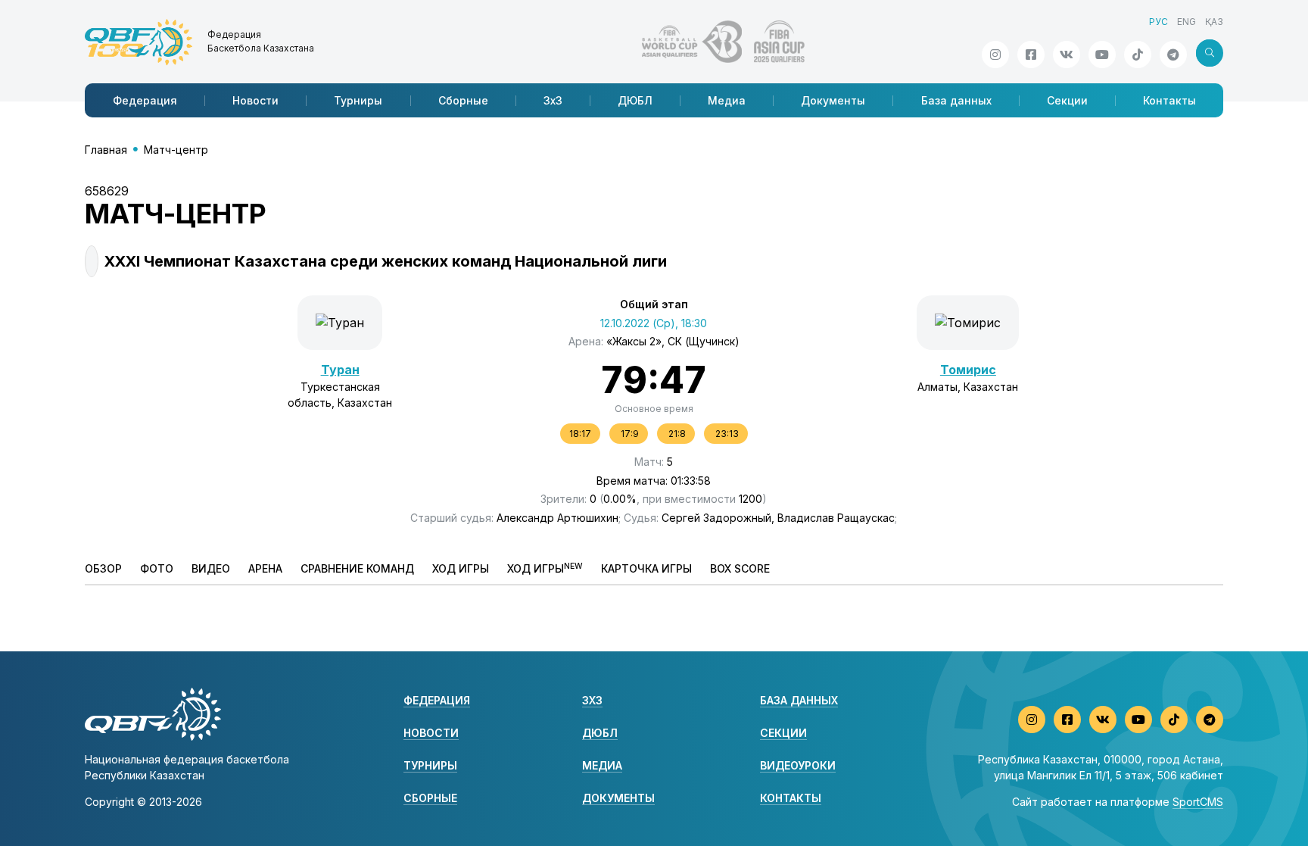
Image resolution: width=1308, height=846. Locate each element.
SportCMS (1198, 801)
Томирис (968, 369)
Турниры (358, 100)
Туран (340, 369)
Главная (106, 149)
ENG (1186, 21)
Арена (265, 568)
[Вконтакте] (1066, 54)
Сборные (463, 100)
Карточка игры (646, 568)
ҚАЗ (1214, 21)
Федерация (145, 100)
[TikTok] (1137, 54)
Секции (1067, 100)
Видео (211, 568)
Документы (833, 100)
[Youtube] (1102, 54)
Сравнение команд (357, 568)
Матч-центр (176, 149)
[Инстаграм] (995, 54)
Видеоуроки (798, 765)
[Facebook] (1031, 54)
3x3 (592, 700)
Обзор (103, 568)
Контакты (1169, 100)
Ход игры (460, 568)
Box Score (740, 568)
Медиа (727, 100)
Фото (156, 568)
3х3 (552, 100)
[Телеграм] (1173, 54)
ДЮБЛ (635, 100)
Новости (255, 100)
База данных (956, 100)
